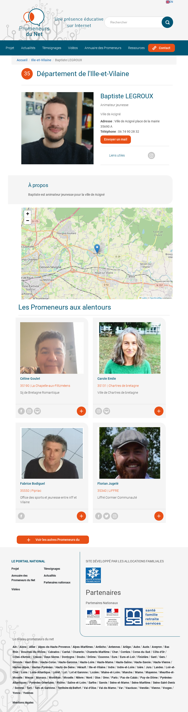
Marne (139, 672)
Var (121, 688)
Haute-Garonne (67, 662)
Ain (15, 647)
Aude (146, 647)
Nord (89, 677)
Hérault (81, 667)
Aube (136, 647)
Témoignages (51, 48)
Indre (111, 667)
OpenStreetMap (156, 298)
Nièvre (79, 677)
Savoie (103, 682)
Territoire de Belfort (69, 688)
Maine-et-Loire (110, 672)
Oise (97, 677)
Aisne (22, 647)
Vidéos (73, 48)
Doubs (81, 657)
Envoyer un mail (115, 139)
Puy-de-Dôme (149, 677)
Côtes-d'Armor (21, 657)
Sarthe (92, 682)
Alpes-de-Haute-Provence (54, 647)
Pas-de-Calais (129, 677)
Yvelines (28, 693)
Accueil (22, 60)
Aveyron (157, 647)
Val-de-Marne (107, 688)
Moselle (68, 677)
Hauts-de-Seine (65, 667)
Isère (140, 667)
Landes (158, 667)
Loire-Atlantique (40, 672)
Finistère (143, 657)
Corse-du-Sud (141, 652)
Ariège (127, 647)
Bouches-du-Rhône (33, 652)
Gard (154, 657)
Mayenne (151, 672)
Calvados (53, 652)
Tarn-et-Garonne (45, 688)
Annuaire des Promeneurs (103, 48)
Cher (115, 652)
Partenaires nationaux (57, 582)
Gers (162, 657)
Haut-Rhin (31, 662)
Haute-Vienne (161, 662)
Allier (32, 647)
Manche (127, 672)
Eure (114, 657)
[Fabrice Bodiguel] (52, 453)
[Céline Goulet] (52, 348)
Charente (78, 652)
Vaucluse (131, 688)
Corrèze (125, 652)
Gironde (17, 662)
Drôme (92, 657)
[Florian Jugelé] (129, 453)
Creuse (37, 657)
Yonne (16, 693)
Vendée (144, 688)
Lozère (94, 672)
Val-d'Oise (90, 688)
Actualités (28, 48)
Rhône (61, 682)
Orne (106, 677)
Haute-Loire (87, 662)
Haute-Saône (124, 662)
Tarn (29, 688)
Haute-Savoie (142, 662)
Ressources (136, 48)
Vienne (155, 688)
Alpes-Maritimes (83, 647)
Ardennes (114, 647)
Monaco (41, 677)
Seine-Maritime (141, 682)
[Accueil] (34, 22)
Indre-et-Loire (125, 667)
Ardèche (101, 647)
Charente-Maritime (97, 652)
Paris (114, 677)
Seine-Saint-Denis (164, 682)
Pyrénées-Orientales (41, 682)
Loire (24, 672)
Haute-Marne (105, 662)
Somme (19, 688)
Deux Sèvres (51, 657)
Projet (10, 48)
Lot (65, 672)
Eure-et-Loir (127, 657)
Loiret (56, 672)
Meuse (29, 677)
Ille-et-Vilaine (41, 60)
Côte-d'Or (159, 652)
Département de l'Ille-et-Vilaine (83, 74)
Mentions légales (23, 702)
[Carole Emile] (129, 348)
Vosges (167, 688)
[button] (97, 248)
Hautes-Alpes (21, 667)
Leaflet (144, 298)
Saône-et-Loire (76, 682)
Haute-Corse (48, 662)
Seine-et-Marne (119, 682)
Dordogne (68, 657)
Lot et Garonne (78, 672)
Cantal (66, 652)
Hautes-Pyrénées (42, 667)
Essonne (103, 657)
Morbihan (55, 677)
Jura (148, 667)
